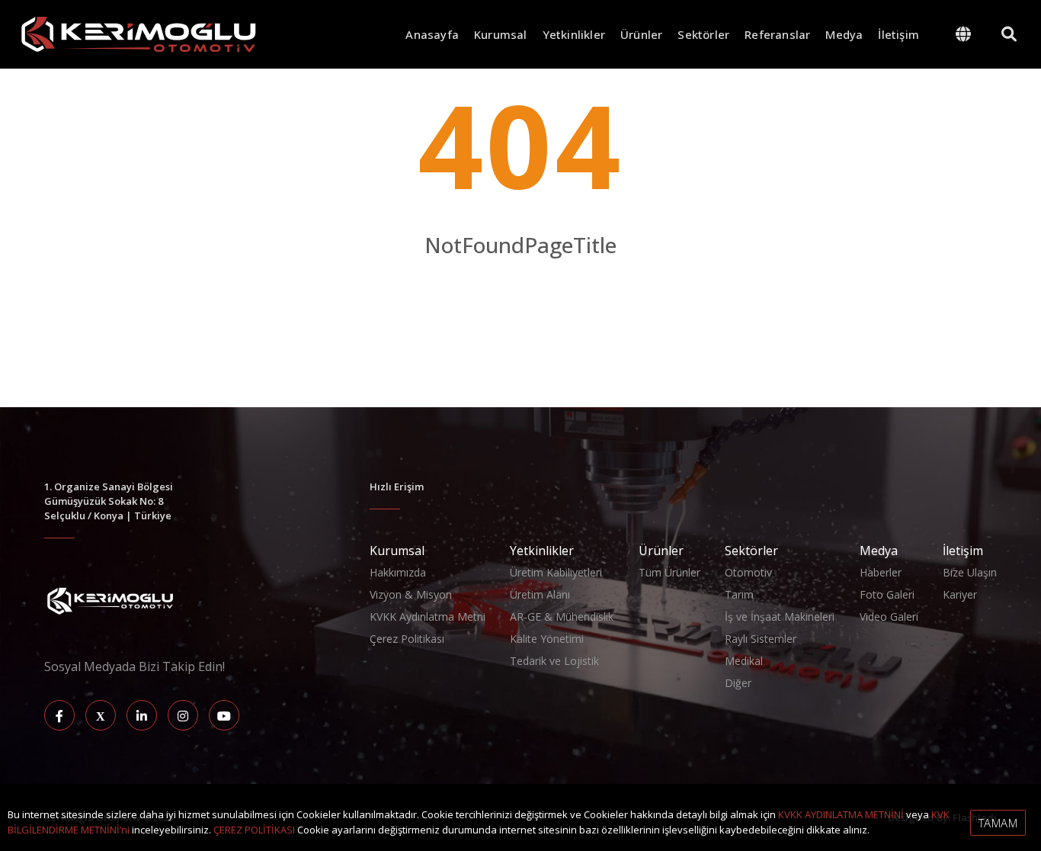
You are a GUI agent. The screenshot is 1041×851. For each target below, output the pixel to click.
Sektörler (703, 34)
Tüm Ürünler (669, 572)
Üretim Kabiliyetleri (556, 572)
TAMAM (998, 822)
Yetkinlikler (574, 34)
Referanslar (777, 34)
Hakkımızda (398, 572)
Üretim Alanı (540, 594)
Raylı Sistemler (760, 638)
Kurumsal (500, 34)
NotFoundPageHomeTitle (520, 277)
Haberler (881, 572)
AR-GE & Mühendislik (561, 616)
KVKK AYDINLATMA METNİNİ (841, 814)
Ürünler (641, 34)
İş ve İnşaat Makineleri (779, 616)
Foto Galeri (887, 594)
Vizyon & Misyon (411, 594)
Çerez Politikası (407, 638)
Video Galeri (889, 616)
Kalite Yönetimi (547, 638)
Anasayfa (432, 34)
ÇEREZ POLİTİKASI (254, 830)
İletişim (898, 34)
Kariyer (960, 594)
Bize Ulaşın (970, 572)
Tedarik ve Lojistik (554, 661)
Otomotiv (748, 572)
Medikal (744, 661)
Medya (844, 34)
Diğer (738, 683)
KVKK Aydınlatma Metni (427, 616)
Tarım (739, 594)
